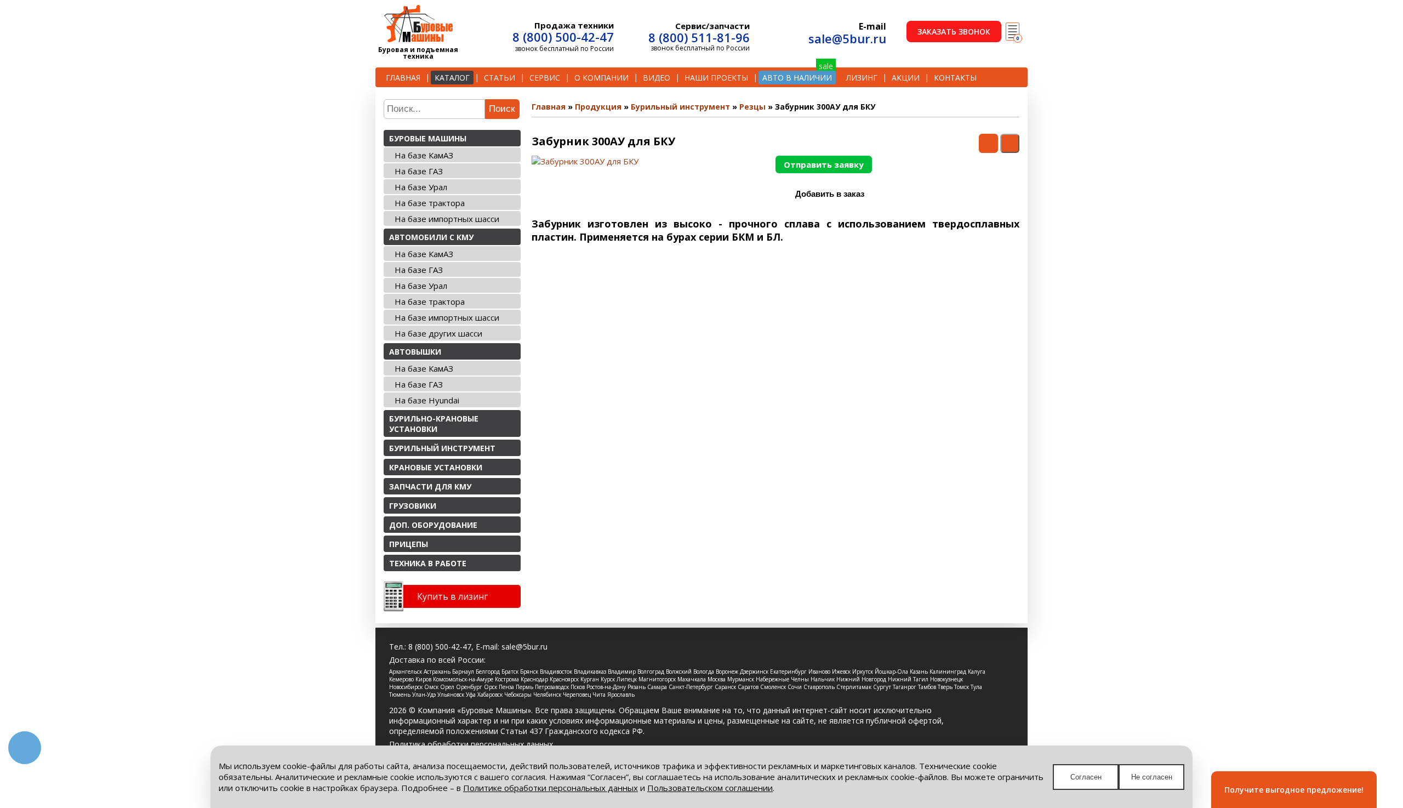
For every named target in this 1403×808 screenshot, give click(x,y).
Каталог (452, 77)
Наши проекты (716, 77)
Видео (656, 77)
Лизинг (861, 77)
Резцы (752, 106)
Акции (906, 77)
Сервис (544, 77)
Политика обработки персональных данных (471, 744)
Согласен (1086, 777)
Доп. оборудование (433, 525)
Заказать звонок (953, 31)
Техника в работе (427, 563)
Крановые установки (435, 467)
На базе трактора (430, 202)
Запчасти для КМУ (430, 486)
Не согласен (1151, 777)
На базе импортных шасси (447, 218)
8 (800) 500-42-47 (563, 37)
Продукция (598, 106)
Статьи (499, 77)
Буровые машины (427, 138)
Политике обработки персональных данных (550, 787)
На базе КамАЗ (424, 155)
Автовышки (415, 351)
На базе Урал (421, 186)
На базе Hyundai (427, 400)
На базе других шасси (438, 333)
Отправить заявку (824, 164)
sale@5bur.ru (847, 38)
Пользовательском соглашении (710, 787)
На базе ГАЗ (419, 171)
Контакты (955, 77)
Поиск (502, 109)
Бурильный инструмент (442, 448)
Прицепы (408, 544)
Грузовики (412, 505)
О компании (601, 77)
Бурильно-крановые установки (433, 423)
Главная (403, 77)
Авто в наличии (797, 77)
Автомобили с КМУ (431, 237)
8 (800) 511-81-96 (699, 37)
